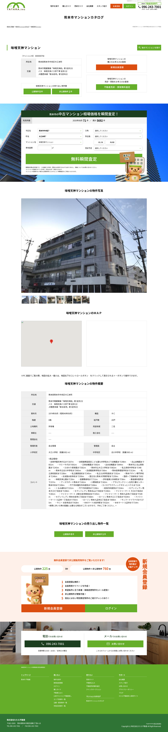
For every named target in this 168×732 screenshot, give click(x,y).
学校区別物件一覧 (60, 706)
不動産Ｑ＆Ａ (58, 693)
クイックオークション (93, 689)
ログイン (57, 686)
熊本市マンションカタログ (22, 26)
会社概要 (89, 6)
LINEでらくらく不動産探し (63, 696)
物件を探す (54, 6)
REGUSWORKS (157, 723)
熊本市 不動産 (10, 26)
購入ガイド (66, 6)
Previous (18, 246)
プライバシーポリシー (126, 689)
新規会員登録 (58, 683)
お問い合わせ (123, 686)
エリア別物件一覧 (60, 699)
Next (151, 246)
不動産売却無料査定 (93, 686)
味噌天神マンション (36, 26)
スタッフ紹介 (102, 6)
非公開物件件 (65, 91)
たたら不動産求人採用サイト (128, 696)
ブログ (121, 693)
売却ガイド (78, 6)
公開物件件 (37, 91)
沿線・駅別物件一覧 (60, 702)
